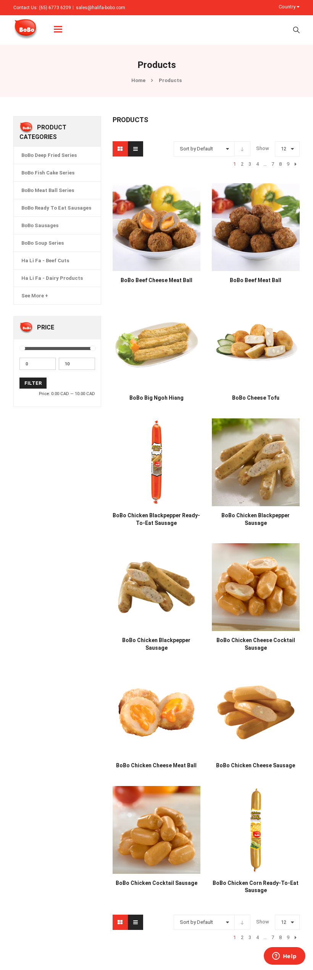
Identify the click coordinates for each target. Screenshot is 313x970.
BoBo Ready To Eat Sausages (56, 208)
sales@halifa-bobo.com (100, 7)
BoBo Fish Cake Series (47, 173)
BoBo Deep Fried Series (49, 155)
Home (138, 80)
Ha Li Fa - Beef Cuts (45, 260)
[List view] (135, 149)
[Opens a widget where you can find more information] (284, 956)
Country (288, 7)
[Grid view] (120, 149)
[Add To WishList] (124, 276)
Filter (33, 383)
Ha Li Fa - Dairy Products (52, 278)
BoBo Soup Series (42, 243)
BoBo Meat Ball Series (47, 190)
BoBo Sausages (39, 225)
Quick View (156, 212)
